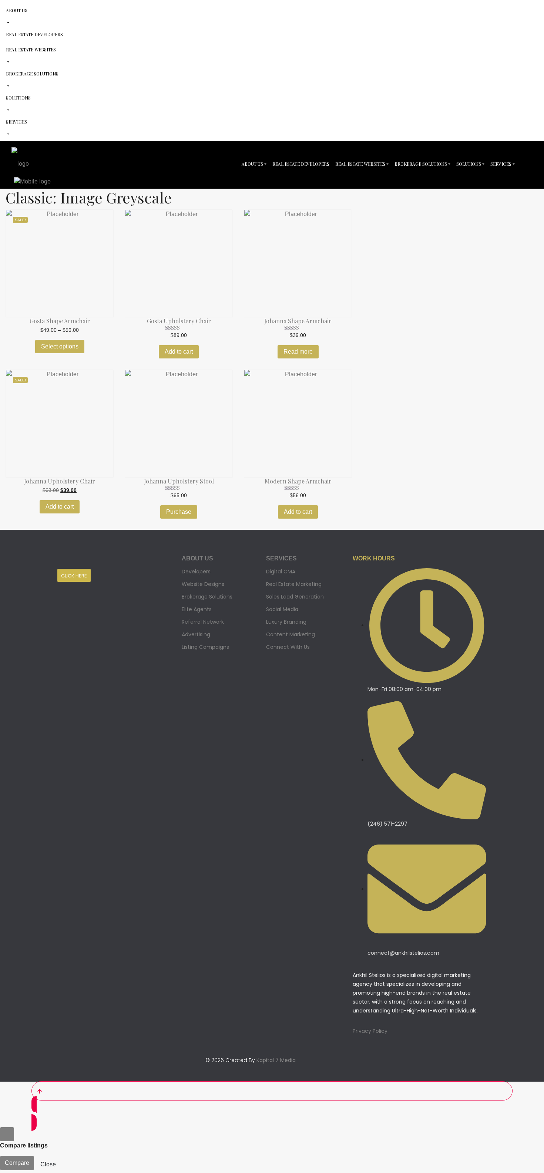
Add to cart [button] (179, 351)
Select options (59, 346)
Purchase (178, 512)
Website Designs (203, 584)
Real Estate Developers (34, 34)
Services (16, 122)
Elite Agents (197, 609)
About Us (16, 10)
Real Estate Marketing (294, 584)
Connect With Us (288, 647)
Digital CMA (280, 571)
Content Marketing (290, 634)
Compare (17, 1163)
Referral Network (203, 622)
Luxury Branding (286, 622)
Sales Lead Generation (295, 596)
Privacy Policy (370, 1031)
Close (48, 1164)
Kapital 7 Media (276, 1060)
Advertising (196, 634)
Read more (298, 351)
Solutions (18, 98)
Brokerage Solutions (32, 74)
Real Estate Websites (31, 50)
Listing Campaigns (205, 647)
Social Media (282, 609)
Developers (196, 571)
